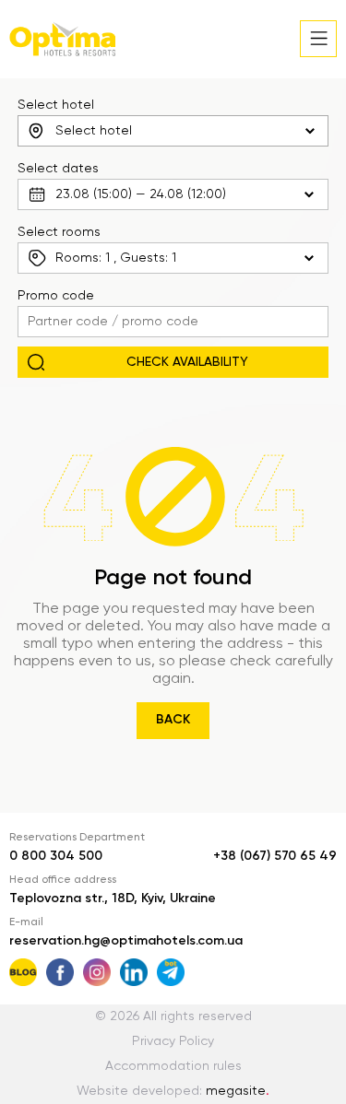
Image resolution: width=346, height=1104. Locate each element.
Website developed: (173, 1091)
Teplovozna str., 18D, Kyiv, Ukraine (112, 898)
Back (173, 719)
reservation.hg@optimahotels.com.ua (126, 940)
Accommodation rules (173, 1066)
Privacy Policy (173, 1041)
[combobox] (173, 131)
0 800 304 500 (55, 856)
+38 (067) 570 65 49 (275, 856)
